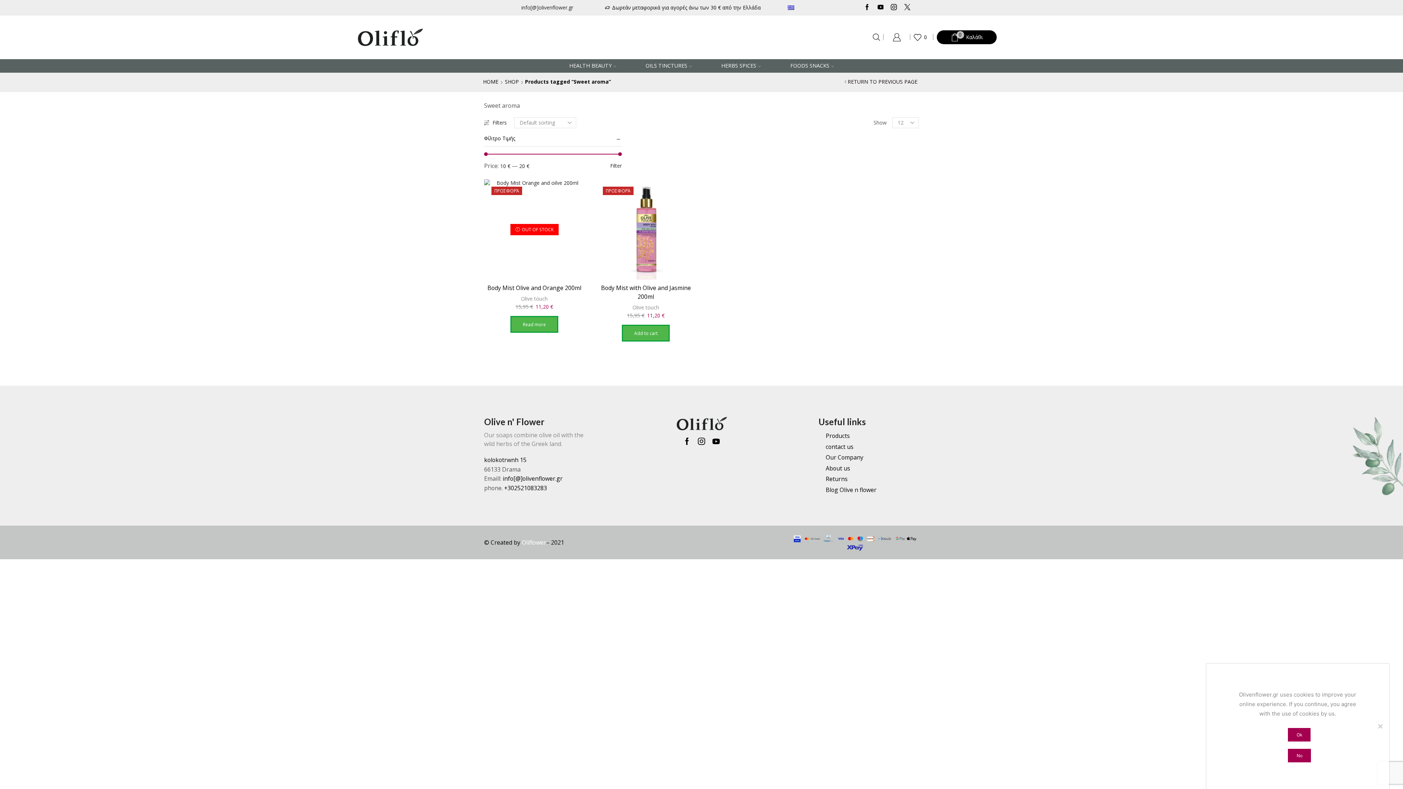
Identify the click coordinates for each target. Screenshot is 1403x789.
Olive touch (534, 298)
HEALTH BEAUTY (590, 65)
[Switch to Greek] (812, 7)
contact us (839, 447)
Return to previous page (882, 81)
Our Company (844, 457)
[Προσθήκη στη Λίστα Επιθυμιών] (572, 194)
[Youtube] (881, 7)
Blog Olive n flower (851, 490)
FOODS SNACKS (809, 65)
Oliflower (534, 542)
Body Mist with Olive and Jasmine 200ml (646, 292)
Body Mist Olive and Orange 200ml (534, 288)
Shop (512, 81)
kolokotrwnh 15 (505, 460)
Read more (534, 324)
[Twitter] (907, 7)
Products (838, 436)
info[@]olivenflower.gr (547, 7)
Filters (500, 122)
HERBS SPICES (738, 65)
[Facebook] (867, 7)
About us (838, 468)
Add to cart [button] (646, 333)
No (1300, 755)
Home (490, 81)
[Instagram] (894, 7)
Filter (616, 165)
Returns (837, 479)
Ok (1299, 734)
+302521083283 (525, 488)
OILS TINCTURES (666, 65)
